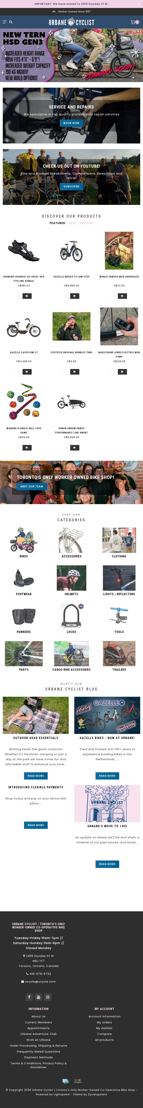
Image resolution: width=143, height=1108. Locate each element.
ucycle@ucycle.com (40, 982)
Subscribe (71, 186)
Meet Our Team (31, 486)
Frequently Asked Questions (38, 1051)
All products (104, 1040)
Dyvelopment (97, 1094)
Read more (36, 776)
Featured (57, 223)
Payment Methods (38, 1057)
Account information (104, 1016)
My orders (104, 1022)
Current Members (38, 1022)
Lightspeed (62, 1094)
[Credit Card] (65, 1081)
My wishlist (104, 1028)
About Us (38, 1016)
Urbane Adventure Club (38, 1034)
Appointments (38, 1028)
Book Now (71, 123)
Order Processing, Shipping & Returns (38, 1046)
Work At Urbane (38, 1040)
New (72, 223)
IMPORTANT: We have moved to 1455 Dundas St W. (71, 4)
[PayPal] (77, 1081)
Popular (86, 223)
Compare (104, 1034)
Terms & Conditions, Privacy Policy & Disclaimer (38, 1065)
